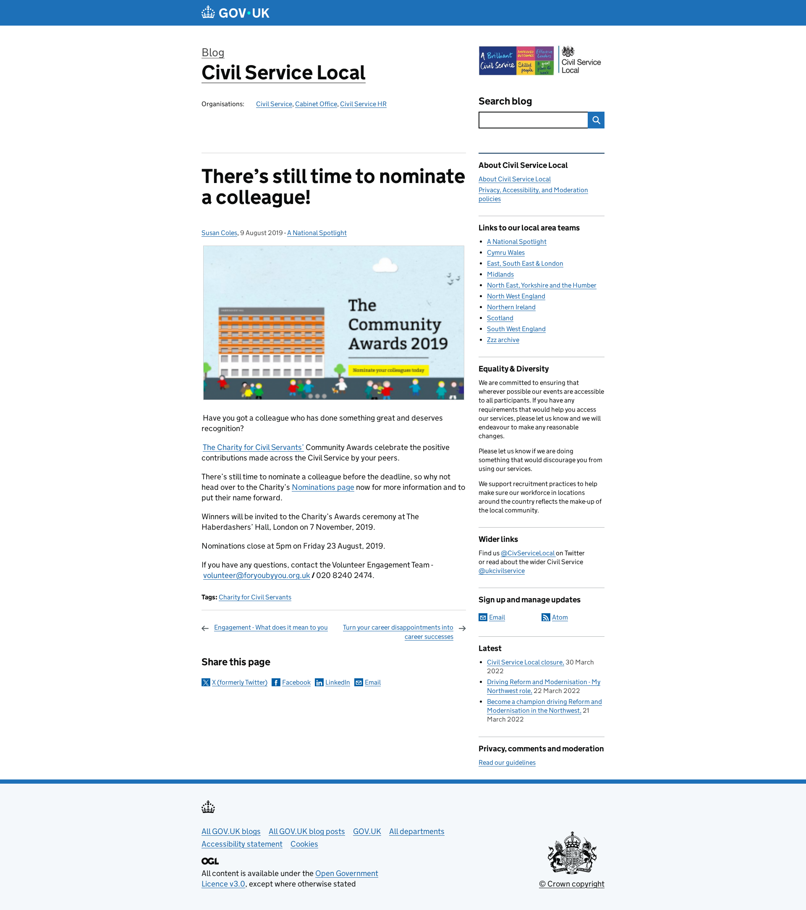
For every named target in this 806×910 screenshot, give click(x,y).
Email (373, 682)
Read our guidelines (507, 762)
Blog (213, 52)
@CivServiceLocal (528, 553)
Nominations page (323, 487)
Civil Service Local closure (525, 662)
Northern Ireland (511, 307)
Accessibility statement (242, 844)
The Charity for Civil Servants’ (253, 447)
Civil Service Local (284, 72)
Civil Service (274, 104)
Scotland (500, 318)
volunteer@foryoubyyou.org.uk (256, 575)
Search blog (505, 101)
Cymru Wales (506, 252)
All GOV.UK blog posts (307, 831)
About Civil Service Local (515, 179)
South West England (516, 329)
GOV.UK (367, 831)
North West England (516, 296)
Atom (560, 617)
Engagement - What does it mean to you (271, 627)
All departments (417, 831)
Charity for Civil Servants (255, 597)
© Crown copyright (571, 884)
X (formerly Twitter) (239, 682)
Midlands (500, 274)
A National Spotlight (317, 233)
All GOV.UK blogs (231, 831)
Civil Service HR (363, 104)
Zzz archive (503, 340)
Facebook (296, 682)
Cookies (304, 844)
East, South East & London (525, 263)
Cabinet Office (316, 104)
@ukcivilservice (502, 571)
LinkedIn (337, 682)
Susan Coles (219, 233)
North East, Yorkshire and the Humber (542, 285)
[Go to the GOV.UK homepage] (236, 13)
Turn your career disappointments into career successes (398, 632)
